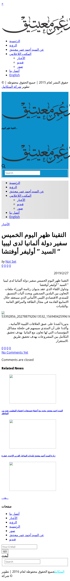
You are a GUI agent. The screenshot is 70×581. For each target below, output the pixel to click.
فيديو (20, 62)
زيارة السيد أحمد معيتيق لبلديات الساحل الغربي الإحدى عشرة (28, 455)
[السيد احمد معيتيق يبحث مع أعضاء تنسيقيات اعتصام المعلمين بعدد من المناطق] (32, 402)
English (14, 75)
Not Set (10, 261)
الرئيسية (14, 41)
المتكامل (59, 571)
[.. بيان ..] (32, 490)
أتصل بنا (14, 71)
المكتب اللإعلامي (20, 54)
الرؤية (13, 45)
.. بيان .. (5, 498)
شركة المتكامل (11, 87)
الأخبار (21, 58)
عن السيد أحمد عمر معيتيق (26, 49)
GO (5, 551)
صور (20, 66)
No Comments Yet (15, 352)
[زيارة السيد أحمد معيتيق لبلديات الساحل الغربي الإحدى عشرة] (32, 447)
